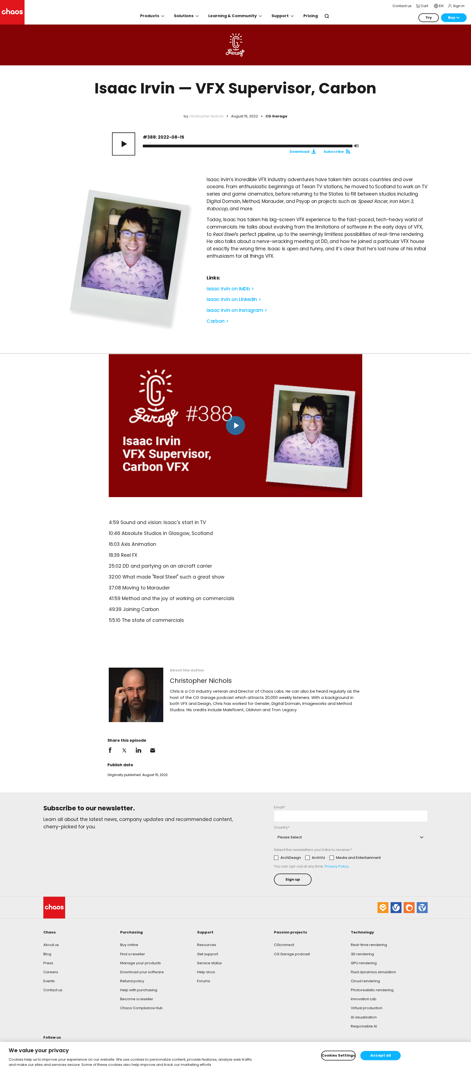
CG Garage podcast (292, 954)
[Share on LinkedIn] (138, 750)
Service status (209, 963)
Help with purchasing (138, 990)
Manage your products (140, 963)
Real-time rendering (369, 944)
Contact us (52, 990)
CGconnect (284, 944)
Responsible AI (364, 1026)
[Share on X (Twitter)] (124, 750)
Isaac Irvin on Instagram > (237, 310)
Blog (47, 954)
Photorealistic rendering (372, 990)
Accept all (380, 1055)
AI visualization (364, 1017)
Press (48, 963)
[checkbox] (327, 857)
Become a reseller (136, 999)
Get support (207, 954)
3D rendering (362, 954)
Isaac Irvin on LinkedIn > (234, 299)
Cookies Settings (338, 1055)
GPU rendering (364, 963)
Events (49, 981)
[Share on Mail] (152, 750)
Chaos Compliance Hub (141, 1008)
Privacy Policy (337, 866)
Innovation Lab (363, 999)
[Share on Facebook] (110, 750)
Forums (203, 981)
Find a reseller (132, 954)
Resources (206, 944)
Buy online (129, 944)
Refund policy (132, 981)
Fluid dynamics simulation (373, 972)
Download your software (142, 972)
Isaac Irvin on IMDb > (230, 288)
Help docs (206, 972)
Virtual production (366, 1008)
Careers (50, 972)
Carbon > (217, 321)
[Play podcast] (123, 144)
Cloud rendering (365, 981)
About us (51, 944)
